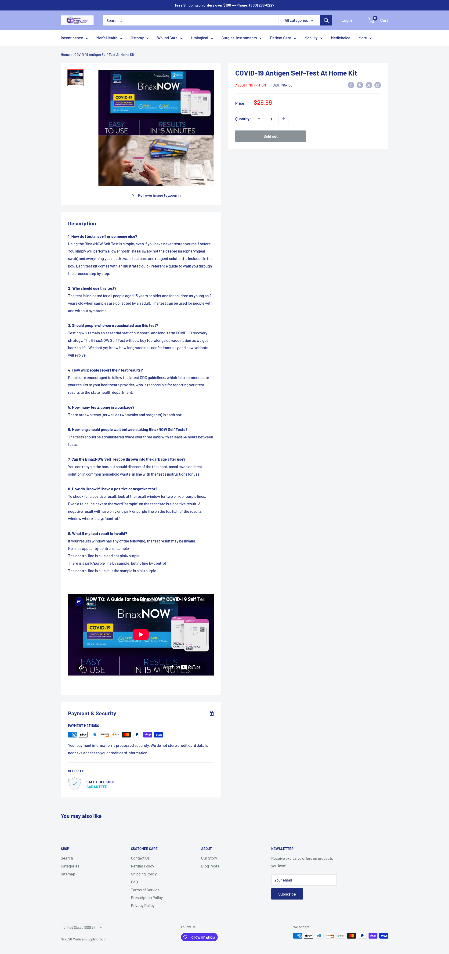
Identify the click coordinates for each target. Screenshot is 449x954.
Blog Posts (210, 866)
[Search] (326, 20)
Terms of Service (145, 889)
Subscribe (287, 894)
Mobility (311, 37)
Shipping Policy (144, 873)
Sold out (271, 136)
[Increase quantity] (284, 118)
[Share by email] (377, 84)
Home (65, 54)
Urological (199, 37)
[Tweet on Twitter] (369, 84)
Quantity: (243, 118)
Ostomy (137, 37)
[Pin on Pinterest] (360, 84)
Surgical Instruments (239, 37)
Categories (70, 866)
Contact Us (140, 858)
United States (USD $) (78, 927)
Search (67, 858)
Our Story (209, 858)
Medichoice (340, 37)
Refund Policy (142, 866)
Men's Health (106, 37)
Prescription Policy (147, 897)
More (362, 37)
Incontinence (72, 37)
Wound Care (167, 37)
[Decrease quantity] (259, 118)
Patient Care (280, 37)
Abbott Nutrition (250, 85)
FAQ (134, 881)
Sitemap (68, 873)
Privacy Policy (143, 905)
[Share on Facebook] (351, 84)
